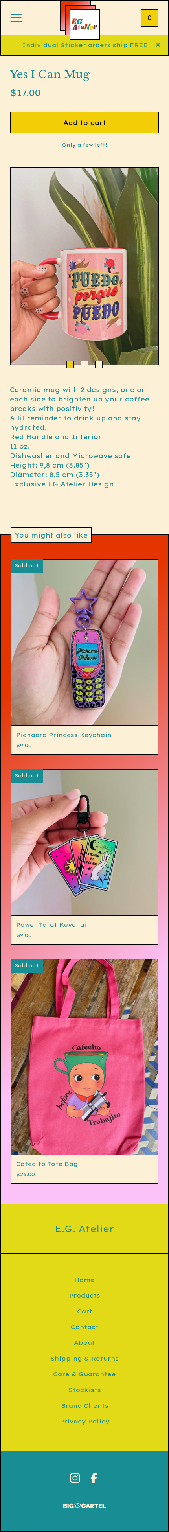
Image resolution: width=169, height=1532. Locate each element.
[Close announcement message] (158, 45)
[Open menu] (16, 18)
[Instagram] (75, 1478)
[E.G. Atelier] (85, 24)
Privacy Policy (85, 1421)
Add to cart (84, 123)
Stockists (84, 1390)
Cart (84, 1311)
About (84, 1342)
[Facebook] (94, 1478)
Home (84, 1279)
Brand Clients (84, 1405)
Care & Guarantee (84, 1374)
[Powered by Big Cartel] (84, 1502)
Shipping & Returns (84, 1358)
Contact (85, 1327)
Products (84, 1295)
